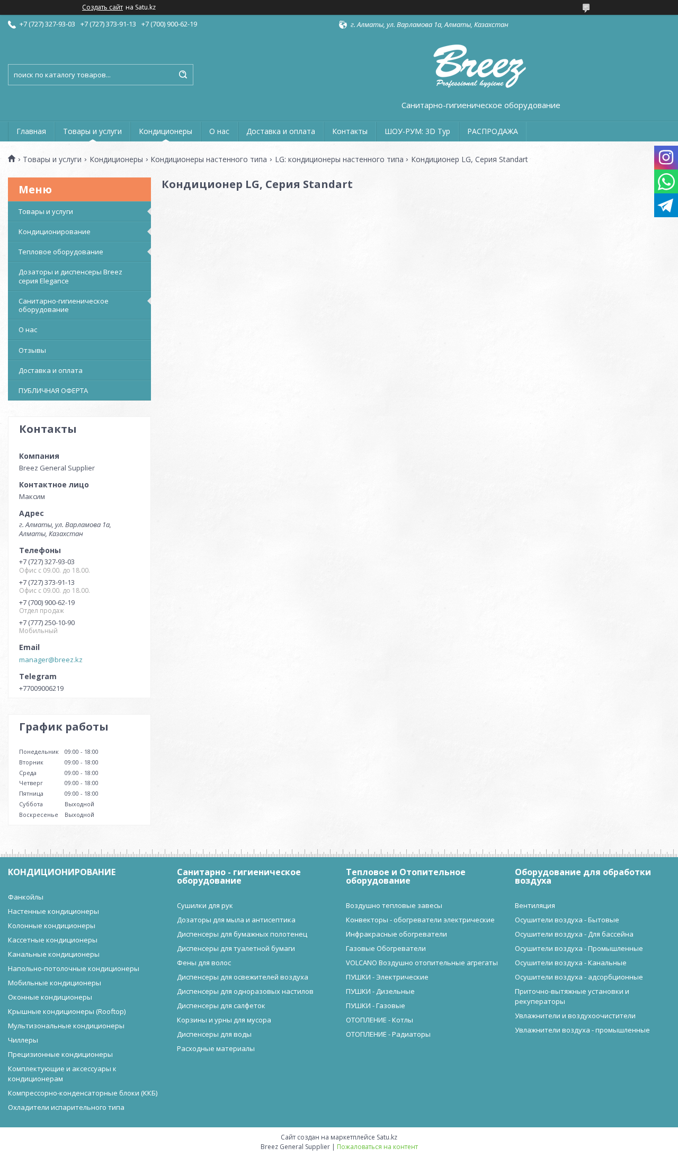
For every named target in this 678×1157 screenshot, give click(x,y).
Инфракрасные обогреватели (396, 934)
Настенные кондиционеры (53, 911)
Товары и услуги (92, 131)
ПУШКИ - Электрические (387, 977)
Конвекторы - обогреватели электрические (420, 919)
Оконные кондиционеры (50, 997)
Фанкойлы (25, 897)
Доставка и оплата (280, 131)
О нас (219, 131)
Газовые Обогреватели (386, 948)
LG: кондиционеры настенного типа (339, 159)
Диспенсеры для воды (214, 1034)
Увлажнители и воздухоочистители (575, 1015)
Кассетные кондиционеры (52, 940)
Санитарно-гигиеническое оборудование (64, 305)
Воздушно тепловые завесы (394, 905)
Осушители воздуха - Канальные (571, 962)
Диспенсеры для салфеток (221, 1005)
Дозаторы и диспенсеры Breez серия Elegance (70, 276)
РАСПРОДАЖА (492, 131)
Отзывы (32, 350)
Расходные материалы (216, 1048)
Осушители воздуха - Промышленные (579, 948)
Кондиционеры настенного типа (208, 159)
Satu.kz (387, 1137)
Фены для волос (204, 962)
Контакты (350, 131)
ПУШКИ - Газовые (375, 1005)
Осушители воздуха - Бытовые (567, 919)
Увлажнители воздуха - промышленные (582, 1030)
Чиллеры (23, 1040)
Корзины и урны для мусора (224, 1020)
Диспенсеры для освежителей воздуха (242, 977)
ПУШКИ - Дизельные (380, 991)
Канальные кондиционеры (54, 954)
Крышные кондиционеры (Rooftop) (67, 1011)
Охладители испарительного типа (66, 1107)
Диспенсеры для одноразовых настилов (245, 991)
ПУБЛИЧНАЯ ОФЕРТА (53, 390)
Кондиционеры (165, 131)
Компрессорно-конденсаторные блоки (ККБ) (82, 1093)
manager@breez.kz (51, 659)
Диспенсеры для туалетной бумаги (236, 948)
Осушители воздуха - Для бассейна (574, 934)
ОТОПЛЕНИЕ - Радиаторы (388, 1034)
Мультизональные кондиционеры (66, 1025)
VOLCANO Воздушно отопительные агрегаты (422, 962)
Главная (31, 131)
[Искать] (182, 74)
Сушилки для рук (205, 905)
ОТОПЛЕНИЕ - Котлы (379, 1020)
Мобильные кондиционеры (54, 982)
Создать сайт (102, 7)
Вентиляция (535, 905)
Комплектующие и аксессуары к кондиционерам (62, 1073)
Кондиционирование (55, 231)
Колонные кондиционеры (51, 925)
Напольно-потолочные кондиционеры (73, 968)
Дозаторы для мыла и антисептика (236, 919)
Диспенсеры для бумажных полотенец (242, 934)
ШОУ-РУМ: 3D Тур (417, 131)
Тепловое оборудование (61, 251)
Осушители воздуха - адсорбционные (579, 977)
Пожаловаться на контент (377, 1146)
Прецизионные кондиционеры (60, 1054)
